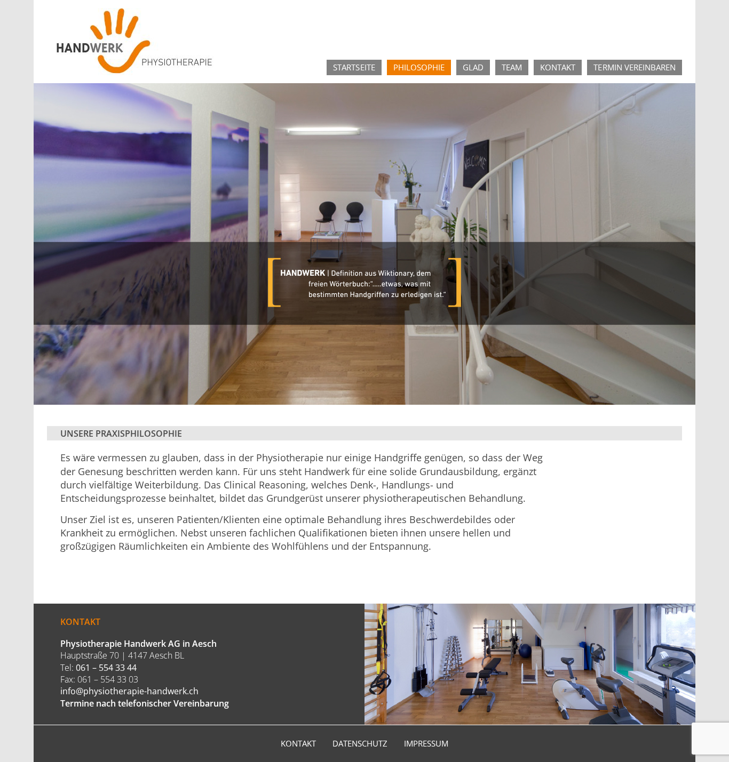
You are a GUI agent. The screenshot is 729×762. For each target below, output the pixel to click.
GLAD (473, 67)
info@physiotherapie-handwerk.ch (129, 691)
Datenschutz (359, 743)
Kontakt (557, 67)
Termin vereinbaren (634, 67)
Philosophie (419, 67)
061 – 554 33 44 (106, 667)
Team (512, 67)
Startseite (354, 67)
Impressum (426, 743)
